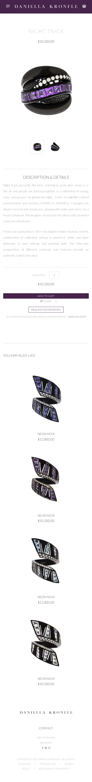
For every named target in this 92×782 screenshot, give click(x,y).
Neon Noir (46, 434)
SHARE (47, 301)
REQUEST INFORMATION (46, 309)
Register (46, 742)
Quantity (38, 275)
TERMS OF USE (48, 763)
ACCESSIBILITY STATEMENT (54, 768)
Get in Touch (46, 737)
